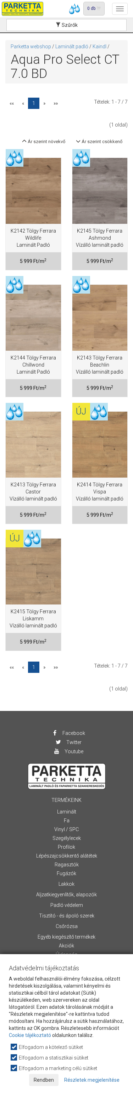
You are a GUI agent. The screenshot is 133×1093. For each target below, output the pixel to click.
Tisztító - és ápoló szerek (66, 916)
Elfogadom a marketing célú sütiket (57, 1068)
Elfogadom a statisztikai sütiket (53, 1058)
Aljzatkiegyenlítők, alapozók (66, 894)
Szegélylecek (66, 838)
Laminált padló (71, 46)
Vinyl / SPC (66, 829)
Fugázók (66, 873)
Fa (67, 820)
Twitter (73, 742)
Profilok (66, 847)
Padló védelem (66, 905)
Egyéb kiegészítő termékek (66, 937)
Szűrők (69, 25)
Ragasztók (67, 864)
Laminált (66, 812)
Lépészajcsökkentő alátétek (66, 856)
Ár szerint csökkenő (101, 141)
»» (56, 103)
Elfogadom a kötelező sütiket (50, 1047)
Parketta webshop (31, 46)
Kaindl (99, 46)
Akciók (66, 945)
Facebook (73, 733)
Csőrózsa (67, 926)
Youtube (73, 751)
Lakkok (66, 884)
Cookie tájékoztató (30, 1035)
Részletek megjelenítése (92, 1080)
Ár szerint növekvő (46, 141)
